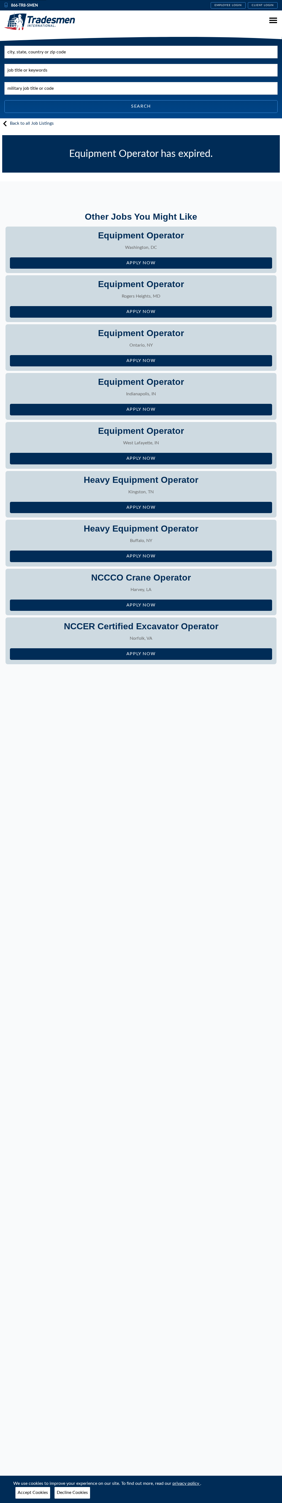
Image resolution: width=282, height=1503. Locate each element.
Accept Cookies (33, 1492)
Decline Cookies (72, 1492)
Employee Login (228, 5)
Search (141, 106)
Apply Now (158, 264)
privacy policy (186, 1483)
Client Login (263, 5)
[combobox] (141, 52)
